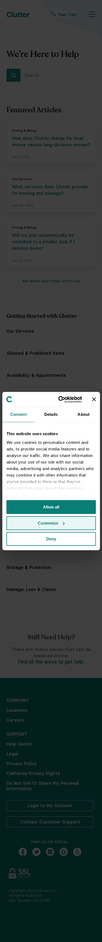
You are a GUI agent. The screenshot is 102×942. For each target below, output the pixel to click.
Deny (51, 539)
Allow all (51, 507)
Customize (48, 523)
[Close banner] (94, 399)
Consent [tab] (18, 414)
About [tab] (83, 414)
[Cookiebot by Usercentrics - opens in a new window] (61, 399)
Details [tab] (51, 414)
